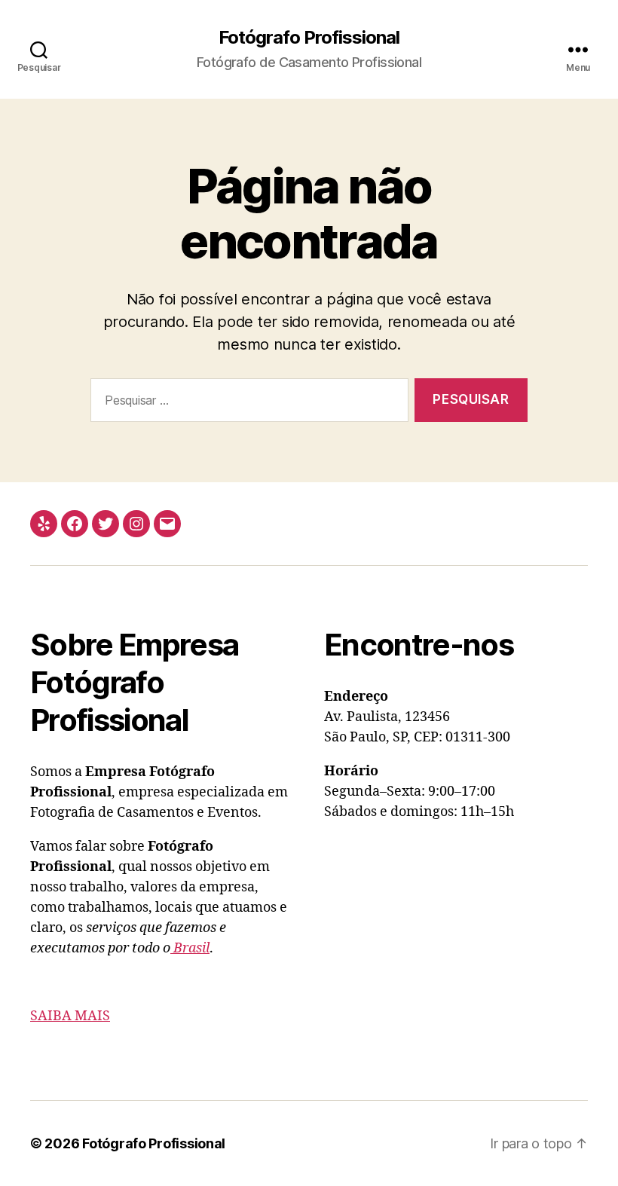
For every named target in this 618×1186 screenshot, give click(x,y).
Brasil (190, 948)
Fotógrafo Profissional (309, 38)
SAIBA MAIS (70, 1016)
